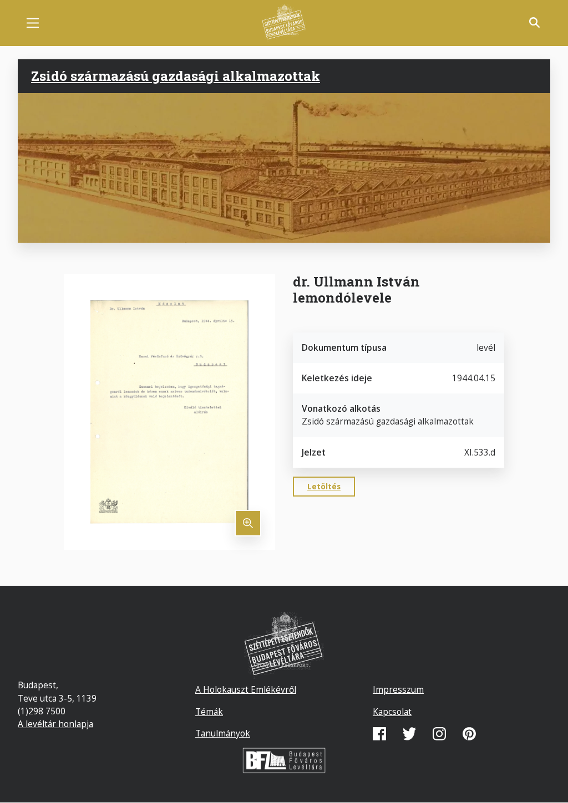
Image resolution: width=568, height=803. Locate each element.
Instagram (439, 734)
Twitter (409, 734)
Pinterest (469, 734)
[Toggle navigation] (33, 22)
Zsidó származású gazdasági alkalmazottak (175, 76)
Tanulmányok (222, 733)
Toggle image (248, 523)
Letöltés (324, 486)
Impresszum (398, 689)
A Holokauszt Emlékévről (245, 689)
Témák (209, 711)
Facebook (379, 734)
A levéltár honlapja (55, 724)
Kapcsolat (392, 711)
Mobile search (534, 23)
